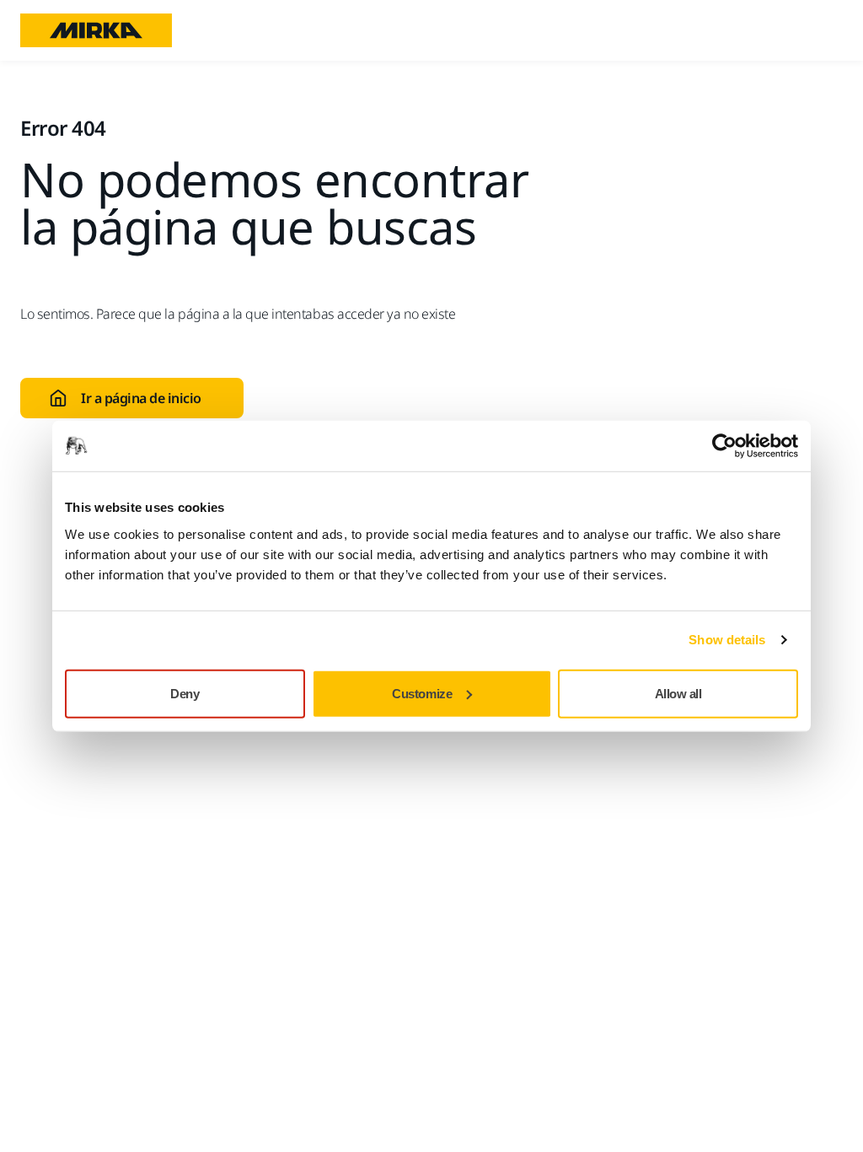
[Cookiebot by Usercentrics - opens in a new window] (724, 446)
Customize (422, 693)
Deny (184, 693)
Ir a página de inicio (141, 398)
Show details (727, 640)
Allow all (678, 693)
